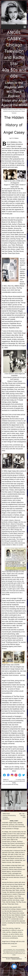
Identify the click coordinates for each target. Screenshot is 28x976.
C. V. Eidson (22, 957)
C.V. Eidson (12, 779)
